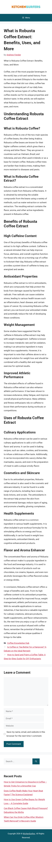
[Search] (36, 761)
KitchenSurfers (29, 834)
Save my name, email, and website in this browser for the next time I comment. (26, 734)
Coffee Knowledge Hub (18, 643)
